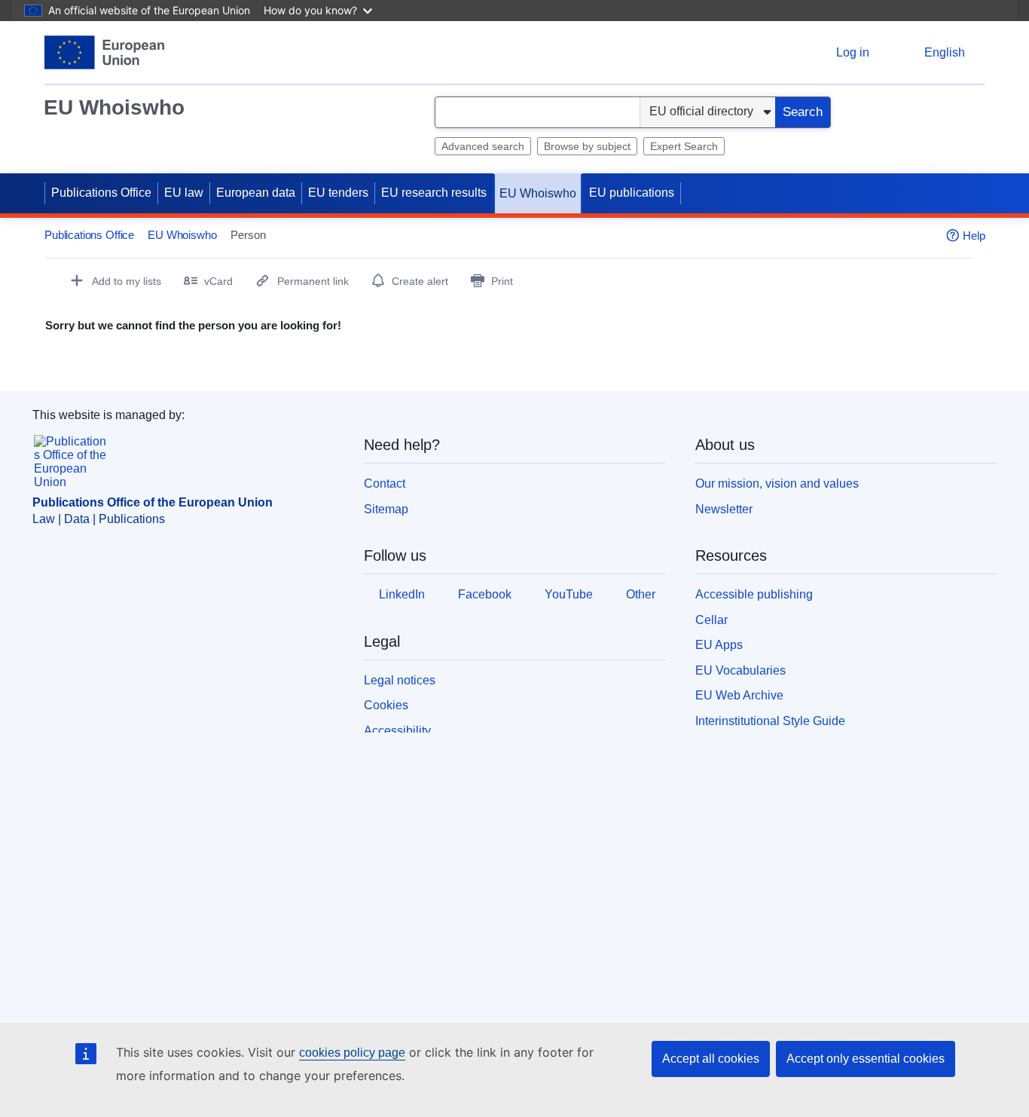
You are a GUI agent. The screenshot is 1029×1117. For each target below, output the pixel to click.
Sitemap (386, 509)
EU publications (631, 192)
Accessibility (397, 730)
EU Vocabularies (740, 670)
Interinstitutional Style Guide (770, 721)
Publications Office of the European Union (152, 502)
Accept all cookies (710, 1058)
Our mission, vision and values (777, 483)
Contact (384, 483)
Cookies (386, 705)
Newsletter (724, 509)
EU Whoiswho (114, 107)
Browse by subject (587, 146)
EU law (183, 192)
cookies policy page (352, 1052)
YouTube (569, 594)
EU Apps (719, 644)
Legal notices (399, 680)
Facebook (484, 594)
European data (255, 192)
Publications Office (101, 192)
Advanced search (482, 146)
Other (640, 594)
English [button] (944, 52)
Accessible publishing (754, 594)
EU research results (434, 192)
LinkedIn (402, 594)
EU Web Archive (739, 695)
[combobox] (537, 112)
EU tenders (338, 192)
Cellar (711, 620)
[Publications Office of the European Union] (104, 52)
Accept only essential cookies (865, 1058)
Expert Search (684, 146)
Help (974, 235)
